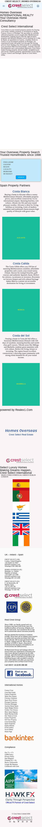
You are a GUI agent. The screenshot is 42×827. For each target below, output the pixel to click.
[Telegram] (31, 822)
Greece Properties (10, 717)
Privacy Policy (9, 756)
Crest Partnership (10, 721)
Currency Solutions (11, 698)
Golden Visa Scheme (11, 710)
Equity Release (9, 725)
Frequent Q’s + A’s (10, 760)
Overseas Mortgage (11, 704)
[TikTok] (27, 822)
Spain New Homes (10, 696)
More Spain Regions (11, 712)
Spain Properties (10, 723)
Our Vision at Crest (11, 715)
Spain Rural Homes (11, 700)
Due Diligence (9, 758)
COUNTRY (7, 164)
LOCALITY (7, 169)
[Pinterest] (19, 822)
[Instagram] (10, 822)
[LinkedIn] (14, 822)
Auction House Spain (11, 706)
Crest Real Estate (10, 692)
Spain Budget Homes (11, 708)
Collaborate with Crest (12, 766)
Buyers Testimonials (11, 762)
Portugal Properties (11, 702)
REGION (6, 167)
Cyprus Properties (10, 694)
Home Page (8, 731)
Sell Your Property (11, 719)
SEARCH (21, 177)
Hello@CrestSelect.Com (12, 564)
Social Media (9, 729)
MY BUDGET (8, 174)
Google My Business (11, 764)
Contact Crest (9, 690)
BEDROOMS (7, 171)
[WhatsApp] (23, 822)
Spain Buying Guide (11, 713)
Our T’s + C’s (9, 752)
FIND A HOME (8, 162)
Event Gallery (9, 727)
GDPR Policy (9, 754)
